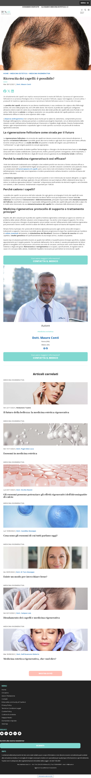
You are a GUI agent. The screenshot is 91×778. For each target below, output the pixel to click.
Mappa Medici (7, 717)
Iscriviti (40, 745)
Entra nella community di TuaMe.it (14, 702)
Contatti (5, 699)
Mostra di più (45, 673)
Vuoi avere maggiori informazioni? (45, 260)
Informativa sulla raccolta (45, 776)
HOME (5, 73)
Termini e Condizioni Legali (11, 708)
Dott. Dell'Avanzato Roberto (28, 654)
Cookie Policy (7, 711)
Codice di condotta (9, 714)
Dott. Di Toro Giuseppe (25, 572)
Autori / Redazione (8, 696)
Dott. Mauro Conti (24, 84)
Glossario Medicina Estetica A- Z (54, 7)
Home (4, 690)
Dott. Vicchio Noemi (24, 490)
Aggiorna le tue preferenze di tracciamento (45, 768)
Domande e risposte (30, 7)
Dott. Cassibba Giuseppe (26, 531)
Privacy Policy (7, 705)
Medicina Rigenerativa (39, 73)
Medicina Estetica (18, 73)
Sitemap (5, 724)
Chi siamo (5, 693)
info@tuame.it (70, 764)
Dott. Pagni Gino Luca (25, 449)
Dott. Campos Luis (23, 613)
